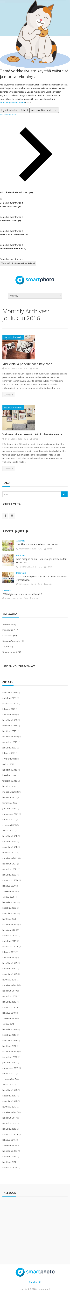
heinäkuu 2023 (9, 720)
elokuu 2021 (8, 830)
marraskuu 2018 (10, 1007)
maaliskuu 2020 (10, 924)
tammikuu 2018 (9, 1057)
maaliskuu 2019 (10, 985)
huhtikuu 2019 (9, 979)
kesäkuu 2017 (9, 1095)
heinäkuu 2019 (9, 963)
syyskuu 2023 (9, 714)
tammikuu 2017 (9, 1123)
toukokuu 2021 (9, 847)
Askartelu (20, 540)
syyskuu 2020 (9, 891)
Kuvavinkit (7, 590)
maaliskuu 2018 (10, 1051)
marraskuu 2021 (10, 813)
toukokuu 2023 (9, 725)
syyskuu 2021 (9, 825)
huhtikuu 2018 (9, 1045)
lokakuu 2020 (8, 885)
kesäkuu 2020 (9, 907)
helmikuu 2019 (9, 990)
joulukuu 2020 (9, 874)
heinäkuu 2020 (9, 902)
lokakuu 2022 (8, 753)
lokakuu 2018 (8, 1012)
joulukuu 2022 (9, 747)
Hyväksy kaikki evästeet (14, 110)
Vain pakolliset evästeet (44, 110)
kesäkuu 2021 (9, 841)
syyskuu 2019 (9, 957)
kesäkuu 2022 (9, 775)
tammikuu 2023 (9, 742)
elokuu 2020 (8, 896)
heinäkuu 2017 (9, 1090)
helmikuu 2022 (9, 797)
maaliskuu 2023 (10, 736)
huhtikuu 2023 (9, 731)
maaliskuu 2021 (10, 858)
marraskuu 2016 (10, 1134)
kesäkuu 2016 (9, 1156)
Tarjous (6, 646)
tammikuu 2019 (9, 996)
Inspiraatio (21, 555)
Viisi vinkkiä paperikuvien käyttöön (27, 364)
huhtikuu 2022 (9, 786)
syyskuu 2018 (9, 1018)
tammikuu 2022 (9, 802)
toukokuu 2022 (9, 780)
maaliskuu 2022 (10, 791)
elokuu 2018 (8, 1023)
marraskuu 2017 (10, 1068)
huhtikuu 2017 (9, 1106)
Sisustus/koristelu (13, 337)
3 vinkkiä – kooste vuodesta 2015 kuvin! (37, 544)
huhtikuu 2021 (9, 852)
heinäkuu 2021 (9, 836)
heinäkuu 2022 (9, 769)
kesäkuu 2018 (9, 1034)
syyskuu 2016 (9, 1145)
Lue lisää (8, 394)
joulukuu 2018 (9, 1001)
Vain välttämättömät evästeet (18, 263)
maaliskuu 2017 (10, 1112)
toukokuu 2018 (9, 1040)
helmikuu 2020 (9, 929)
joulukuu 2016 (9, 1128)
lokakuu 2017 (8, 1073)
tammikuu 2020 (9, 935)
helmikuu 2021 (9, 863)
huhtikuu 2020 (9, 918)
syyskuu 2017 (9, 1079)
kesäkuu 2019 (9, 968)
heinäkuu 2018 (9, 1029)
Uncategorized (9, 651)
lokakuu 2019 (8, 952)
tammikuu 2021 (9, 869)
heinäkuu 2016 (9, 1150)
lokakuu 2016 (8, 1139)
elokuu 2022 (8, 764)
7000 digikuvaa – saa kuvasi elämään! (22, 594)
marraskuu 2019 (10, 946)
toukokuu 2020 (9, 913)
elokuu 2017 (8, 1084)
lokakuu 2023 (8, 709)
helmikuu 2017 (9, 1117)
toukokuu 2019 (9, 974)
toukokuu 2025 (9, 692)
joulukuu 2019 (9, 941)
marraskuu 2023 (10, 703)
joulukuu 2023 (9, 697)
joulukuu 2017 (9, 1062)
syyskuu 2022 (9, 758)
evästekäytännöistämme (12, 102)
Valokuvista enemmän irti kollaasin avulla (32, 434)
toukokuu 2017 (9, 1101)
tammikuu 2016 (9, 1167)
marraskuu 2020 (10, 880)
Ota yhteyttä (35, 1282)
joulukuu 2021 (9, 808)
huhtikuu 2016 (9, 1161)
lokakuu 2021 (8, 819)
